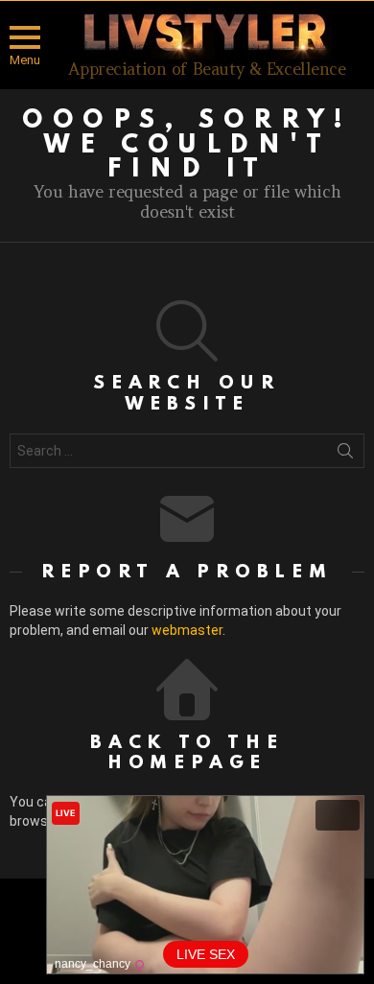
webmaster (187, 630)
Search (345, 454)
